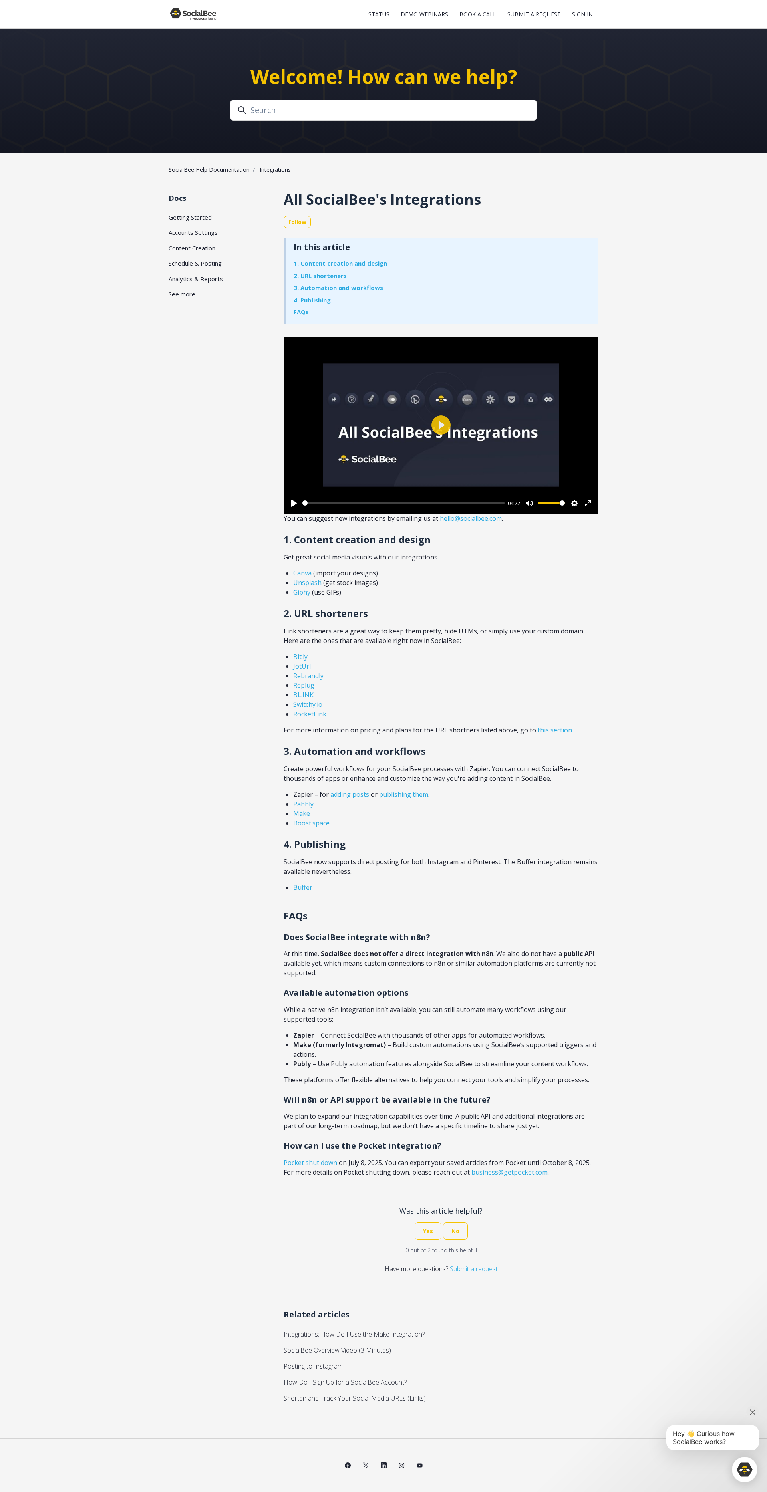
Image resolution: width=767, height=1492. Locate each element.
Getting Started (190, 217)
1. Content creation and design (340, 263)
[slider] (403, 503)
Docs (177, 198)
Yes (428, 1231)
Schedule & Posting (195, 263)
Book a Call (477, 14)
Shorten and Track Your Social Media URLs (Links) (355, 1398)
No (455, 1231)
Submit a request (534, 14)
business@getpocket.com (509, 1172)
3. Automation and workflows (338, 288)
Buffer (302, 887)
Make (301, 813)
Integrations (275, 169)
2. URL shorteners (320, 276)
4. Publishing (312, 300)
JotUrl (302, 666)
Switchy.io (307, 704)
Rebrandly (308, 675)
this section (555, 730)
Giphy (301, 592)
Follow (297, 222)
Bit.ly (300, 656)
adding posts (349, 794)
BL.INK (303, 694)
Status (378, 14)
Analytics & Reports (196, 279)
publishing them (403, 794)
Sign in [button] (582, 14)
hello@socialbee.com (471, 518)
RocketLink (309, 714)
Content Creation (192, 248)
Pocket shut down (310, 1162)
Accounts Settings (193, 232)
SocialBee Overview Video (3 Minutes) (337, 1350)
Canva (302, 573)
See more (182, 294)
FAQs (301, 312)
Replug (303, 685)
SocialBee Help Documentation (209, 169)
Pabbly (303, 804)
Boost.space (311, 823)
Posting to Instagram (313, 1366)
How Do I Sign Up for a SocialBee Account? (345, 1382)
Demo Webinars (424, 14)
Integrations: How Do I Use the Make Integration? (354, 1334)
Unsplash (307, 582)
